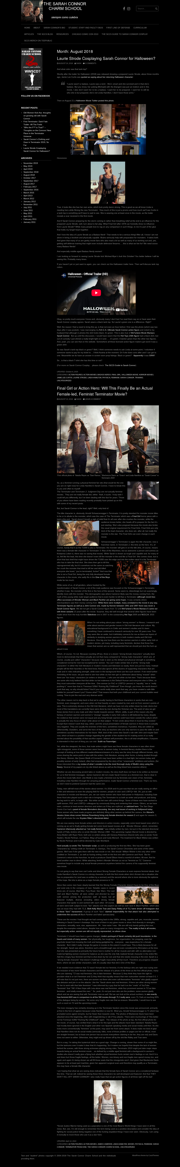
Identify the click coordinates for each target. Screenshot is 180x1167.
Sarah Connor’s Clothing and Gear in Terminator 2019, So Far (36, 142)
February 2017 (30, 187)
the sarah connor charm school (103, 1147)
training (139, 378)
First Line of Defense (118, 28)
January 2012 (29, 201)
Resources (62, 34)
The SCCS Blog (45, 34)
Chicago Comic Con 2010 (85, 34)
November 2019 (30, 163)
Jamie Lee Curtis (64, 378)
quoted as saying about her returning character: (107, 77)
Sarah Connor (127, 378)
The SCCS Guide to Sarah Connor (120, 365)
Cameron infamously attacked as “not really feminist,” (81, 829)
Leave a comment (93, 399)
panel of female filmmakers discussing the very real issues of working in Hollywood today (112, 809)
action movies (90, 375)
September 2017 (30, 181)
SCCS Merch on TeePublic (38, 40)
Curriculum (140, 28)
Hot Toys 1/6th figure (130, 336)
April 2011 (27, 216)
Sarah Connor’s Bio (54, 28)
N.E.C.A (145, 614)
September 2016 (30, 190)
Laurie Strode (80, 378)
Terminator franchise (76, 1147)
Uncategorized (64, 381)
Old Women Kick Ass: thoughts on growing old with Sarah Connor (37, 116)
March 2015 (28, 193)
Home (27, 28)
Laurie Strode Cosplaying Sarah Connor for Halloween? (106, 58)
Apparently (138, 355)
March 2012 (28, 198)
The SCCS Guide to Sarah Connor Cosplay (125, 34)
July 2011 (27, 207)
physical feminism (110, 378)
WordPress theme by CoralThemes (145, 1155)
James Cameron (104, 1144)
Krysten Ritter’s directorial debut (94, 818)
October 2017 (29, 178)
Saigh (78, 63)
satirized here (132, 806)
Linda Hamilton (95, 378)
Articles (29, 34)
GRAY (152, 355)
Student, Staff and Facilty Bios (85, 28)
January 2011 (29, 222)
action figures (75, 375)
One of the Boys (102, 577)
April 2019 (27, 169)
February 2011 (30, 219)
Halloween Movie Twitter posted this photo (95, 100)
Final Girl (116, 375)
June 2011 (28, 210)
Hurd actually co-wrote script (77, 846)
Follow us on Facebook (35, 95)
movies (131, 1144)
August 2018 (29, 175)
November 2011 (30, 204)
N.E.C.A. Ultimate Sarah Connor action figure (119, 330)
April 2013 (27, 195)
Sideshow (91, 614)
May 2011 (27, 213)
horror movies (146, 375)
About (36, 28)
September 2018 (30, 172)
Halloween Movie (130, 375)
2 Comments (90, 63)
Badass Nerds (104, 375)
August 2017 (29, 184)
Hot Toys (128, 614)
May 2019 (27, 166)
